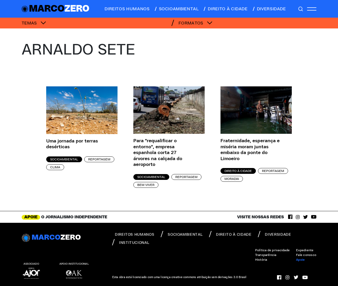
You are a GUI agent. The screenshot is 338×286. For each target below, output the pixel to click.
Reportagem (99, 159)
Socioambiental (64, 159)
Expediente (304, 250)
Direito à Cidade (238, 170)
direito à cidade (227, 9)
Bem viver (145, 184)
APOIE (30, 217)
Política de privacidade (272, 250)
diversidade (271, 9)
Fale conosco (306, 255)
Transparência (265, 255)
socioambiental (179, 9)
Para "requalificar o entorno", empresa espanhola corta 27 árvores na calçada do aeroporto (157, 153)
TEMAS (30, 23)
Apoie (300, 259)
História (261, 259)
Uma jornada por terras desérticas (72, 144)
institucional (134, 243)
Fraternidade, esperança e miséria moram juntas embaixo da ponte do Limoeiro (250, 150)
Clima (55, 167)
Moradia (231, 178)
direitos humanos (127, 9)
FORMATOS (191, 23)
